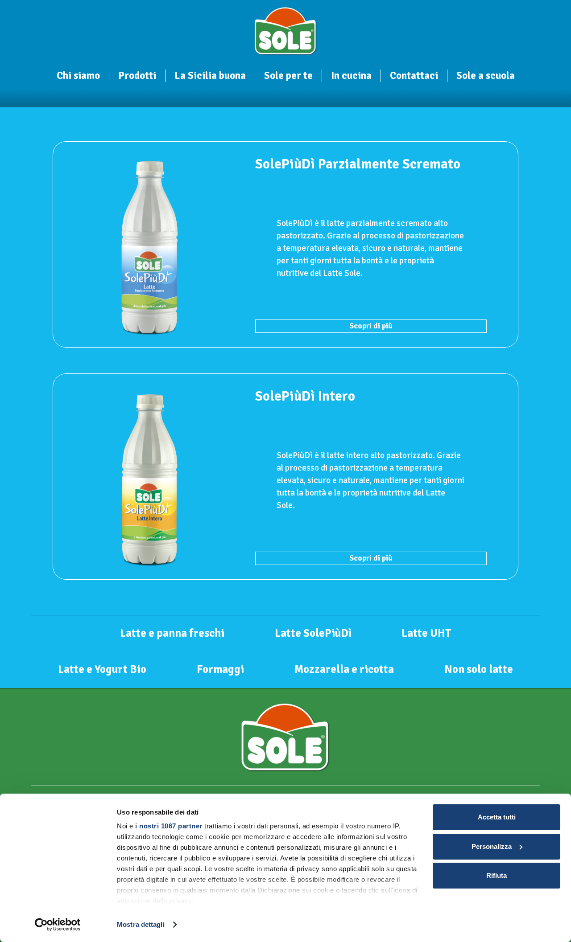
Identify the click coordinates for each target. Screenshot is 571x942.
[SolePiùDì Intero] (149, 477)
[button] (106, 77)
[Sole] (285, 31)
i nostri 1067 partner (169, 826)
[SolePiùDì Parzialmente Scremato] (149, 244)
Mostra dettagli (141, 924)
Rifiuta (496, 875)
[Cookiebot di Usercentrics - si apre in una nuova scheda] (58, 924)
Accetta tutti (497, 817)
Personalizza (492, 846)
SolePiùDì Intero (305, 396)
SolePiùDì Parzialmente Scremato (357, 164)
